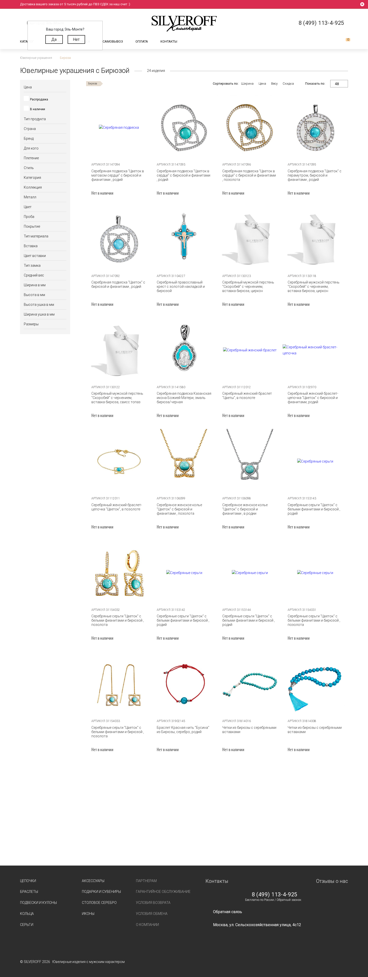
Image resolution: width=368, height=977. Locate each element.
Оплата (141, 41)
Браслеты (29, 892)
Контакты (168, 41)
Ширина (247, 83)
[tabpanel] (118, 127)
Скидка (288, 83)
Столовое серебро (99, 903)
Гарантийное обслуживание (163, 892)
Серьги (26, 925)
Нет (76, 39)
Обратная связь (227, 911)
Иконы (88, 914)
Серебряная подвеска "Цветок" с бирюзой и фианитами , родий (118, 284)
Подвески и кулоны (38, 903)
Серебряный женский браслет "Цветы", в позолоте (247, 395)
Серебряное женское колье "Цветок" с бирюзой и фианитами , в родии (245, 509)
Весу (274, 83)
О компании (147, 925)
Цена (262, 83)
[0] (343, 42)
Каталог (27, 41)
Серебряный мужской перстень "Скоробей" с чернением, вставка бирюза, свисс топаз (117, 397)
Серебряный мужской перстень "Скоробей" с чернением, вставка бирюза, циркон (248, 286)
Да (54, 39)
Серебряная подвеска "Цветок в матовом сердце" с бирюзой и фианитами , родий (117, 175)
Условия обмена (151, 914)
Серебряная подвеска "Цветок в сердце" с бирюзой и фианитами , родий (183, 175)
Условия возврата (153, 903)
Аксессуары (93, 881)
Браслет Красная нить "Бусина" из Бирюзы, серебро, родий (183, 730)
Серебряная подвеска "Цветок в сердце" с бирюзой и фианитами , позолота (249, 175)
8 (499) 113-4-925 (274, 895)
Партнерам (146, 881)
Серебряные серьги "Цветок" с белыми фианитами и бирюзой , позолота (117, 620)
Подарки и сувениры (101, 892)
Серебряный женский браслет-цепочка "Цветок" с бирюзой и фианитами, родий (313, 397)
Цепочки (28, 881)
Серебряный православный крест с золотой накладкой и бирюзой (181, 286)
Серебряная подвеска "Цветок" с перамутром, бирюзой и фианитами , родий (314, 175)
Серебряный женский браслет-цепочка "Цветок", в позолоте (116, 507)
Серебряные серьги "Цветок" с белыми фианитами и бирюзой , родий (314, 509)
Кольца (27, 914)
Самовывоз (113, 41)
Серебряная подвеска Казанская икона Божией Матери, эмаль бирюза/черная (184, 397)
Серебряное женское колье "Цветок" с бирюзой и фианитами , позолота (179, 509)
